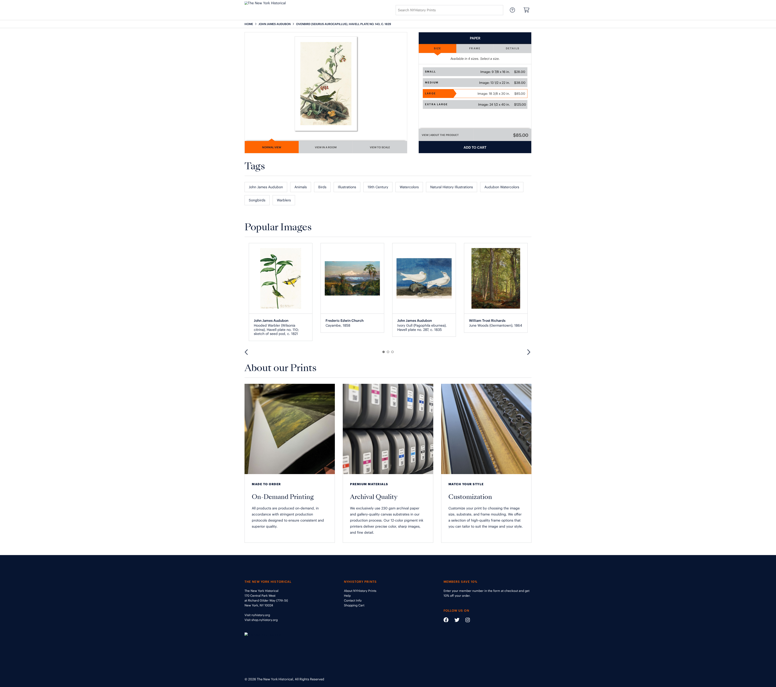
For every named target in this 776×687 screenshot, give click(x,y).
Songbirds (257, 200)
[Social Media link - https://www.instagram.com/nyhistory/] (465, 621)
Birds (322, 187)
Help (347, 596)
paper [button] (475, 38)
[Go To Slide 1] (383, 352)
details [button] (512, 48)
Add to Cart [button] (475, 147)
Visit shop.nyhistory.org (261, 620)
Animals (300, 187)
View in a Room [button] (326, 147)
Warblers (284, 200)
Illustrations (347, 187)
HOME (249, 24)
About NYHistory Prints (360, 591)
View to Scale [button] (380, 147)
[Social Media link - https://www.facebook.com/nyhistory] (446, 621)
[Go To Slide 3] (392, 352)
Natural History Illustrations (451, 187)
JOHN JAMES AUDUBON (274, 24)
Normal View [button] (271, 147)
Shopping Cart (354, 605)
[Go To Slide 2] (388, 352)
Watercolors (409, 187)
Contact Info (353, 600)
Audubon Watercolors (501, 187)
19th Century (378, 187)
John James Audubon (266, 187)
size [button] (437, 48)
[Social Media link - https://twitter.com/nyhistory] (454, 621)
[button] (475, 71)
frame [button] (475, 48)
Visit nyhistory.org (257, 615)
